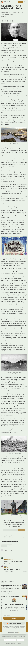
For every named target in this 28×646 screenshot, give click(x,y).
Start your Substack (10, 640)
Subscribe (20, 1)
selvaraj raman (7, 558)
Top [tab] (2, 581)
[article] (14, 589)
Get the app (20, 640)
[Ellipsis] (26, 558)
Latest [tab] (6, 581)
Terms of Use (20, 626)
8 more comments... (5, 575)
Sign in (25, 1)
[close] (24, 599)
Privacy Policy (14, 628)
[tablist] (6, 546)
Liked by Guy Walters (9, 559)
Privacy (13, 636)
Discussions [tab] (11, 581)
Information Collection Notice (16, 627)
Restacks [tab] (10, 545)
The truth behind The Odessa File (10, 596)
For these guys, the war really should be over (10, 589)
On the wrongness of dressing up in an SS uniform (11, 586)
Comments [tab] (4, 545)
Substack (8, 643)
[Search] (25, 581)
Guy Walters (3, 16)
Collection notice (22, 636)
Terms (16, 636)
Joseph (5, 566)
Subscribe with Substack (15, 623)
